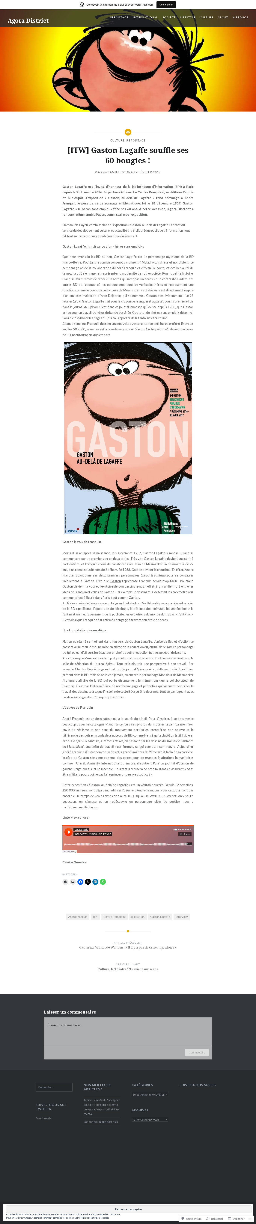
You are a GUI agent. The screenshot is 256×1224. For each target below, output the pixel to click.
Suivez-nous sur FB (198, 1085)
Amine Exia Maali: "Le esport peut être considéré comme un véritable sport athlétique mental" (102, 1106)
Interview (182, 916)
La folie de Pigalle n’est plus (101, 1121)
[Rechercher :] (54, 1087)
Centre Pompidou (114, 916)
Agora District (28, 20)
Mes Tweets (43, 1118)
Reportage (119, 17)
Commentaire (197, 1052)
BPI (95, 916)
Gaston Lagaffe (126, 257)
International (145, 17)
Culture (207, 17)
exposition (137, 916)
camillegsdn (119, 172)
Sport (223, 17)
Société (169, 17)
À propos (241, 17)
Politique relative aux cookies (94, 1217)
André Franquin (77, 916)
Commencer (166, 4)
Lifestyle (187, 17)
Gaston (115, 581)
